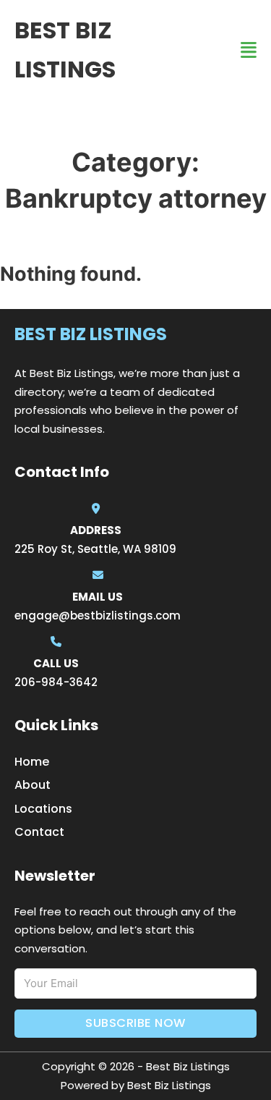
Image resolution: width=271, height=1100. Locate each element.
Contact (39, 832)
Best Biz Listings (65, 49)
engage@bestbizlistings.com (97, 615)
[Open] (249, 50)
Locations (43, 808)
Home (31, 761)
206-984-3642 (56, 682)
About (32, 785)
